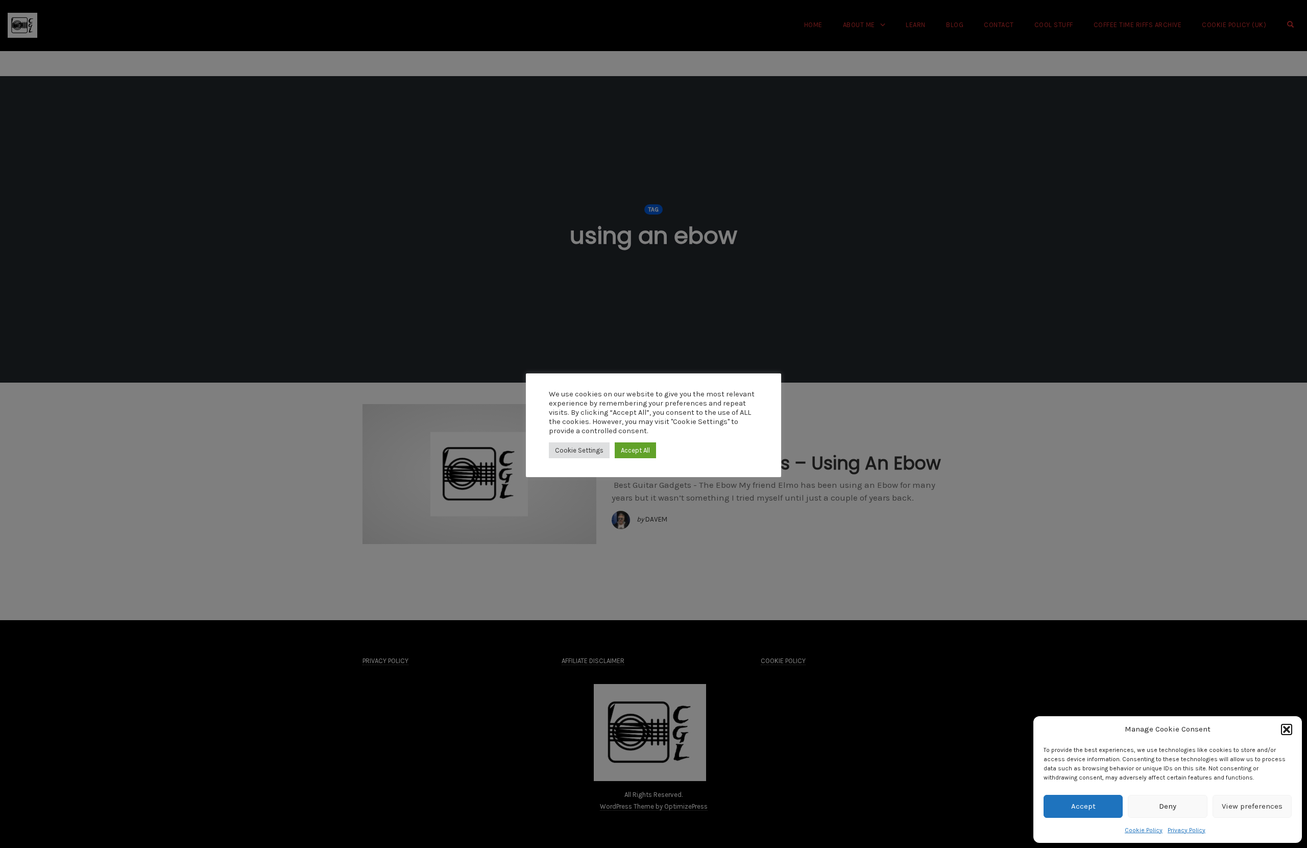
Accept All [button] (635, 450)
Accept (1083, 806)
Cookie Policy (1144, 830)
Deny (1167, 806)
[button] (1286, 729)
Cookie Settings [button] (579, 450)
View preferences (1252, 806)
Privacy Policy (1186, 830)
